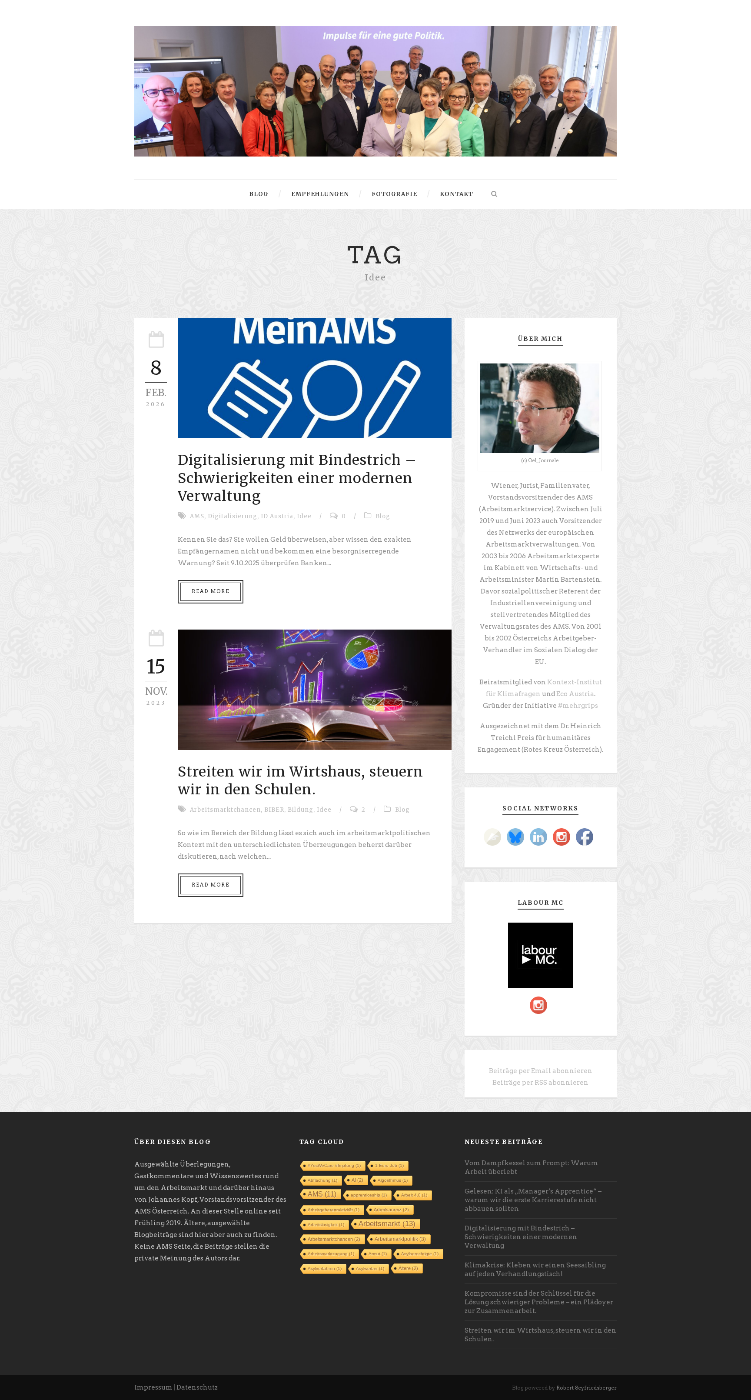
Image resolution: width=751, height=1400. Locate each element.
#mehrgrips (578, 706)
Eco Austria (575, 694)
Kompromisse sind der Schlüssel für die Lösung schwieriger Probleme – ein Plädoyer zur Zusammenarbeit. (539, 1302)
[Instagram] (561, 837)
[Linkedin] (538, 837)
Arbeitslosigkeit (326, 1224)
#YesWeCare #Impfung (334, 1165)
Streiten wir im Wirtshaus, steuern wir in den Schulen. (300, 781)
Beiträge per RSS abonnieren (540, 1083)
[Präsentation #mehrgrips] (375, 91)
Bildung (300, 809)
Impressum (153, 1387)
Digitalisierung (232, 516)
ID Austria (277, 516)
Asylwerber (370, 1268)
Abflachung (322, 1180)
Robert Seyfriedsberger (586, 1387)
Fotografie (394, 194)
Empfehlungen (320, 194)
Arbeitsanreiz (391, 1209)
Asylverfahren (325, 1268)
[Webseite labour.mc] (540, 955)
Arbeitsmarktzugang (331, 1253)
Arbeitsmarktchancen (225, 809)
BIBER (274, 809)
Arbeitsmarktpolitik (400, 1239)
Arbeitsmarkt (387, 1224)
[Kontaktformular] (492, 837)
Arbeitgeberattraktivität (333, 1209)
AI (357, 1180)
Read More (210, 591)
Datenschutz (197, 1387)
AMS (197, 516)
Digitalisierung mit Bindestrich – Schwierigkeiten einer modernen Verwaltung (297, 478)
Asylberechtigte (420, 1253)
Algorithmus (393, 1180)
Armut (378, 1253)
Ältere (408, 1268)
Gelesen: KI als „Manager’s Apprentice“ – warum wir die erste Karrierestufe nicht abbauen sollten (533, 1200)
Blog (259, 194)
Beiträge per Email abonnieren (540, 1071)
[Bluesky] (515, 837)
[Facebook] (584, 837)
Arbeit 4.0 (414, 1195)
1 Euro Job (389, 1165)
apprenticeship (369, 1195)
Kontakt (456, 194)
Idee (304, 516)
